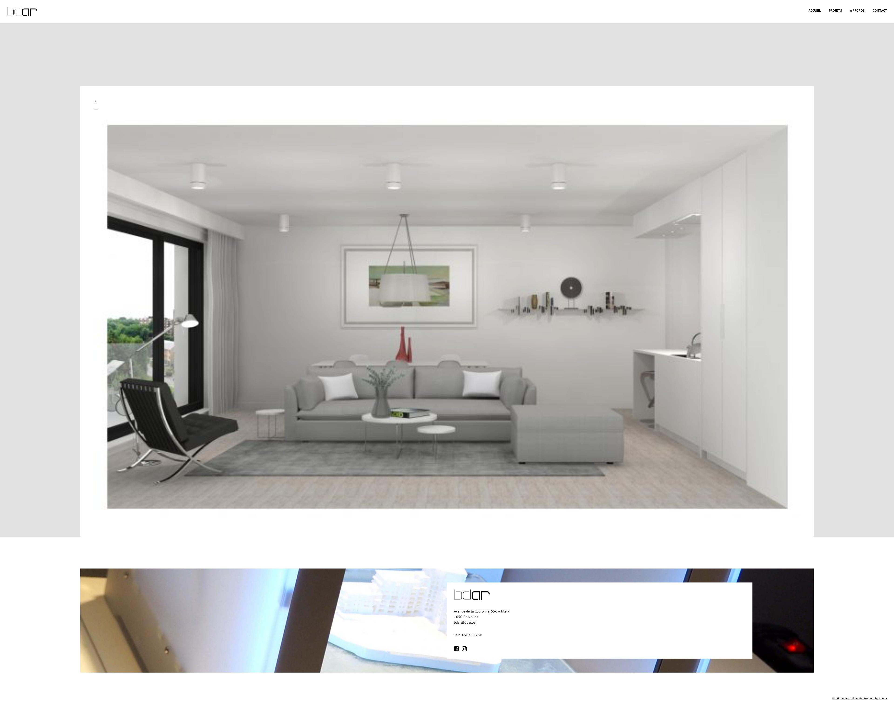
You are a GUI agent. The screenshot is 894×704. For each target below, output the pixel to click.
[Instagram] (465, 648)
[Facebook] (457, 648)
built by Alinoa (878, 698)
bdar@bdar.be (465, 622)
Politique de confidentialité (849, 698)
